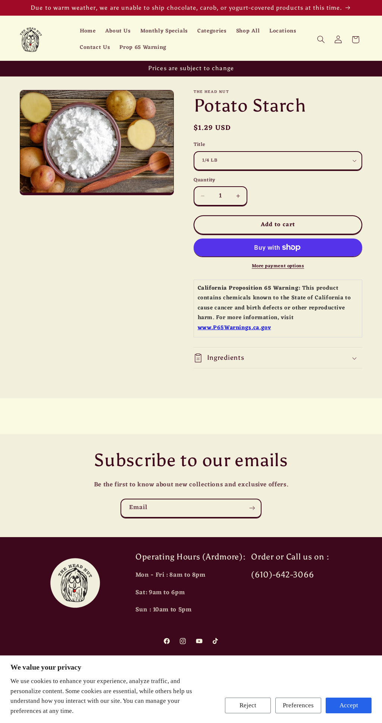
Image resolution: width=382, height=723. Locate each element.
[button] (320, 39)
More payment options (278, 266)
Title (200, 145)
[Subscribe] (252, 508)
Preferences (298, 705)
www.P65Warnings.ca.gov (234, 328)
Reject (247, 705)
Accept (348, 705)
